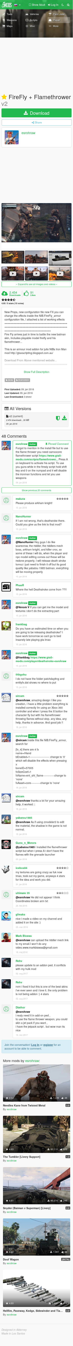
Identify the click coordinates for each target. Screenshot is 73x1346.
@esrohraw (23, 700)
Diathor (20, 1007)
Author (32, 444)
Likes (32, 295)
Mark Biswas (24, 936)
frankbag (21, 624)
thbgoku (21, 674)
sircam (20, 696)
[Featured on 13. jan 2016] (4, 97)
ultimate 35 (23, 893)
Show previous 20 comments (36, 490)
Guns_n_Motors (26, 843)
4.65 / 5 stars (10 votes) (12, 303)
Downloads (15, 295)
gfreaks (20, 914)
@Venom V (22, 607)
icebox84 (21, 868)
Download (39, 113)
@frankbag (23, 657)
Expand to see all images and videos (36, 284)
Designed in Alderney (14, 1329)
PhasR (20, 585)
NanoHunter (23, 516)
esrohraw (28, 132)
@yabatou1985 (25, 847)
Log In (35, 1045)
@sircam (21, 740)
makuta (20, 498)
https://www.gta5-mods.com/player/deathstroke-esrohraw (41, 659)
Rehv (19, 961)
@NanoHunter (25, 542)
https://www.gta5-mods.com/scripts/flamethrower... (39, 457)
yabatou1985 (24, 817)
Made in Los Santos (13, 1333)
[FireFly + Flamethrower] (36, 226)
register (48, 1045)
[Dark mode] (62, 4)
